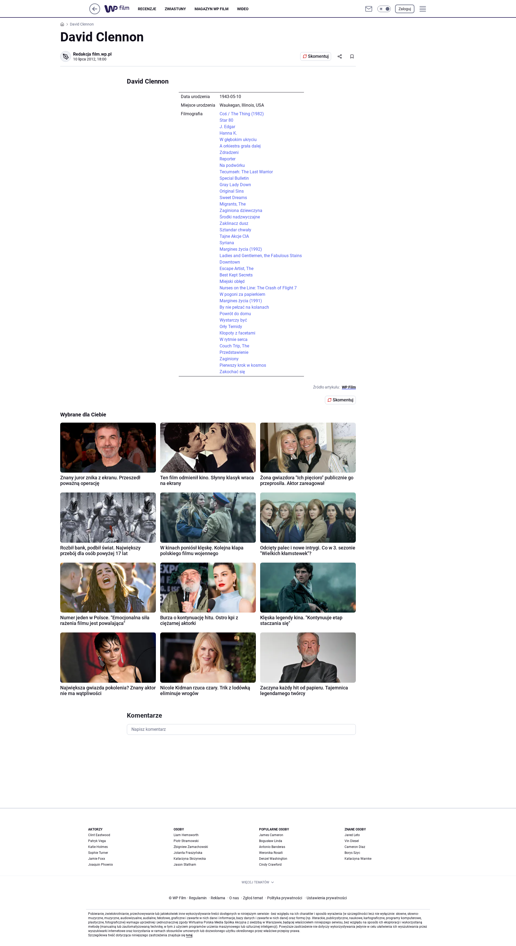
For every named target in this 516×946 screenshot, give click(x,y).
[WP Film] (121, 9)
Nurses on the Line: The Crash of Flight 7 (258, 287)
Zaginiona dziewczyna (241, 210)
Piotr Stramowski (186, 841)
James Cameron (271, 835)
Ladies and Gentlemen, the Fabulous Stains (261, 255)
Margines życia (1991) (241, 300)
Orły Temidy (231, 326)
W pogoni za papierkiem (242, 294)
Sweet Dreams (233, 197)
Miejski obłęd (232, 281)
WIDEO (243, 9)
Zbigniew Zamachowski (191, 847)
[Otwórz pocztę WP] (368, 9)
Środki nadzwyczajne (240, 217)
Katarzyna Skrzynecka (190, 859)
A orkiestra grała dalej (240, 146)
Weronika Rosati (271, 853)
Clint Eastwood (99, 835)
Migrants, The (233, 204)
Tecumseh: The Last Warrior (246, 171)
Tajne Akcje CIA (234, 236)
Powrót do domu (235, 313)
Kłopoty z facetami (237, 333)
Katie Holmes (98, 847)
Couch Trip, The (234, 345)
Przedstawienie (234, 352)
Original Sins (232, 191)
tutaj (189, 935)
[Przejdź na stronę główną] (94, 12)
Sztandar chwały (235, 229)
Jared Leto (352, 835)
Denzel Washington (273, 859)
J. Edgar (227, 126)
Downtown (230, 262)
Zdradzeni (229, 152)
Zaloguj (405, 9)
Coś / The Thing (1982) (242, 113)
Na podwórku (232, 165)
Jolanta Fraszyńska (188, 853)
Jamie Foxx (96, 859)
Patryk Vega (97, 841)
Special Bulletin (234, 178)
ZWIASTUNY (175, 9)
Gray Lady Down (235, 184)
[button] (384, 9)
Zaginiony (229, 358)
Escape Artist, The (236, 268)
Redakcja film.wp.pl (92, 54)
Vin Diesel (352, 841)
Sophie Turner (98, 853)
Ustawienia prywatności (326, 898)
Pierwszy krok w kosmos (243, 365)
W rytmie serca (234, 339)
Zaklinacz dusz (234, 223)
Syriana (227, 242)
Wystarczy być (233, 320)
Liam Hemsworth (186, 835)
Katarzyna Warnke (358, 859)
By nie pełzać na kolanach (244, 307)
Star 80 (226, 120)
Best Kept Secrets (236, 275)
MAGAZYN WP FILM (211, 9)
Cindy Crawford (270, 864)
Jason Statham (185, 864)
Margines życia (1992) (241, 249)
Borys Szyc (352, 853)
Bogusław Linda (270, 841)
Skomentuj (318, 56)
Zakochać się (232, 371)
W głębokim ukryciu (238, 139)
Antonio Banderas (272, 847)
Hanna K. (228, 133)
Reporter (227, 158)
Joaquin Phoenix (100, 864)
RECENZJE (147, 9)
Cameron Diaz (355, 847)
